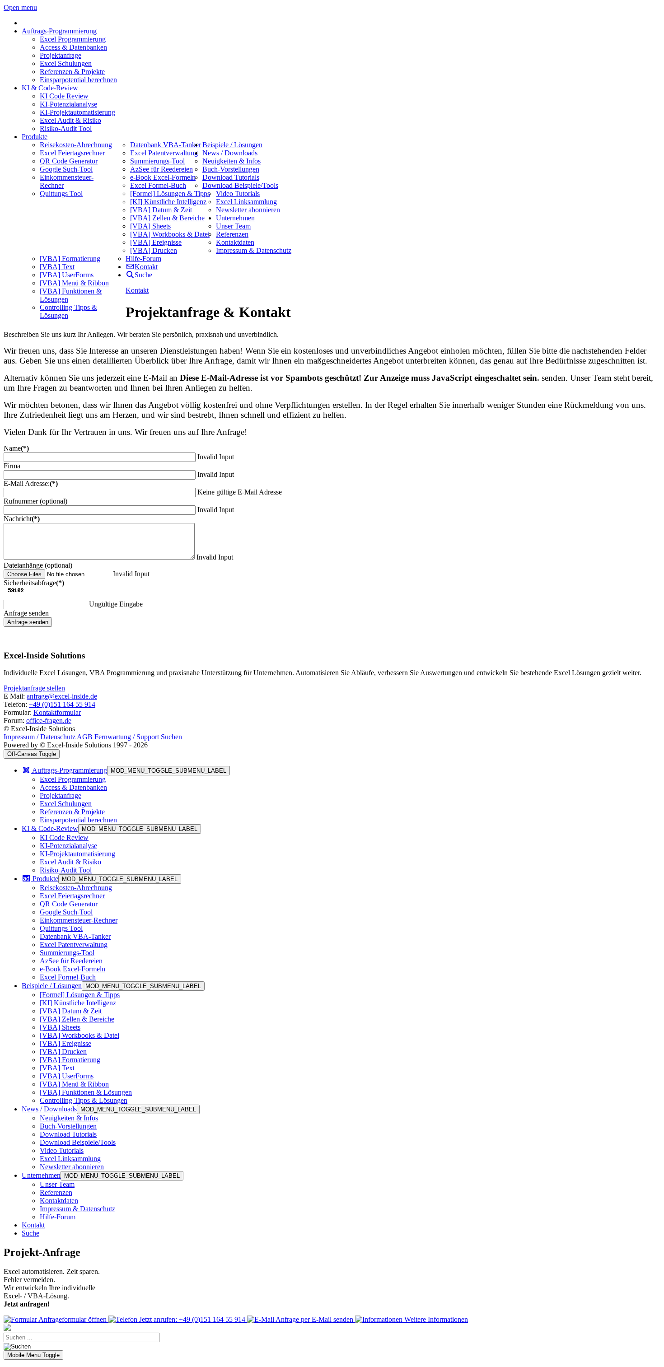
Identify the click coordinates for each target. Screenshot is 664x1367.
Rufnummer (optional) (35, 501)
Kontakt (137, 290)
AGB (85, 737)
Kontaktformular (57, 712)
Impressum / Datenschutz (39, 737)
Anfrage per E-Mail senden (314, 1319)
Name (16, 448)
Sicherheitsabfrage (34, 583)
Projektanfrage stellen (34, 688)
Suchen (171, 737)
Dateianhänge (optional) (38, 565)
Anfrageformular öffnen (72, 1319)
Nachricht (22, 519)
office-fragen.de (48, 720)
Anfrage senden (27, 622)
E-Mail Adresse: (31, 483)
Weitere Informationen (435, 1319)
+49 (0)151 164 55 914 (62, 704)
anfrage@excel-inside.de (62, 696)
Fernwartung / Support (126, 737)
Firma (12, 466)
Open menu (20, 7)
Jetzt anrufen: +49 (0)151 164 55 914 (192, 1319)
